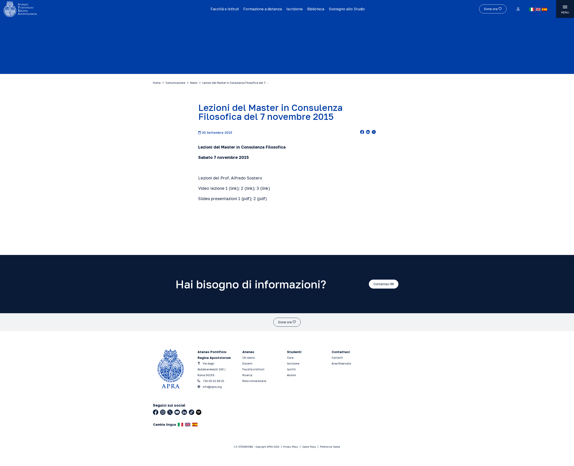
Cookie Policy (309, 446)
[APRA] (72, 9)
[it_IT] (532, 9)
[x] (374, 132)
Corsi (290, 357)
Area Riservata (341, 363)
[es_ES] (544, 9)
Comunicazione (175, 82)
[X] (170, 412)
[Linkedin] (184, 412)
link (233, 188)
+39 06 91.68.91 (213, 381)
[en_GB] (538, 9)
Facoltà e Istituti (225, 9)
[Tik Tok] (191, 412)
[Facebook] (155, 412)
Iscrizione (294, 9)
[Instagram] (162, 412)
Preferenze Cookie (330, 446)
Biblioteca (315, 9)
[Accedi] (517, 9)
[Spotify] (198, 412)
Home (157, 82)
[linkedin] (368, 132)
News (193, 82)
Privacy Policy (290, 446)
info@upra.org (212, 386)
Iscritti (291, 369)
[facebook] (362, 132)
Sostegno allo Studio (347, 9)
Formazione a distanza (262, 9)
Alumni (291, 375)
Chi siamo (248, 357)
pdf (246, 198)
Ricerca (247, 375)
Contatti (337, 357)
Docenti (247, 363)
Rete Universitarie (254, 381)
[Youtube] (177, 412)
